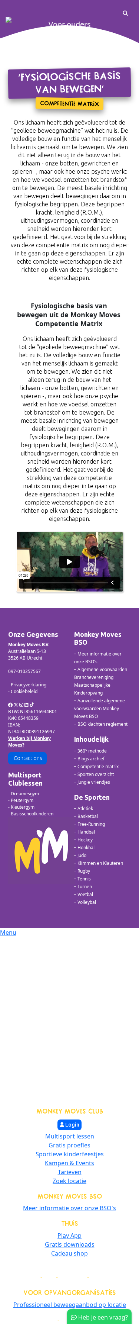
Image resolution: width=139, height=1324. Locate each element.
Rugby (83, 871)
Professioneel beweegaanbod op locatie (69, 1305)
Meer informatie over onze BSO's (69, 1208)
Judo (81, 855)
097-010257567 (24, 671)
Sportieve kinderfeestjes (70, 1154)
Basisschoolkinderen (32, 814)
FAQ (49, 1277)
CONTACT (102, 1277)
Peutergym (22, 800)
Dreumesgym (25, 793)
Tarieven (70, 1172)
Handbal (86, 832)
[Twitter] (16, 705)
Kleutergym (22, 807)
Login (71, 1125)
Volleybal (86, 902)
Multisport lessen (69, 1136)
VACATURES (41, 1319)
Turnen (84, 886)
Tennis (84, 879)
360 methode (92, 751)
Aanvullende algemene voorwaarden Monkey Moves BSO (99, 708)
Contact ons (27, 758)
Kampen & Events (69, 1163)
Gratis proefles (69, 1145)
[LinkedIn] (26, 705)
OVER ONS (72, 1277)
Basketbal (87, 816)
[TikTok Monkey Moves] (32, 705)
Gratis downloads (70, 1244)
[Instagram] (21, 705)
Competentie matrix (98, 766)
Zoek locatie (69, 1181)
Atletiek (85, 808)
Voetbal (85, 894)
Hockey (85, 840)
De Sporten (92, 797)
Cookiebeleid (24, 691)
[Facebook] (10, 705)
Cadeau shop (69, 1253)
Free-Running (91, 824)
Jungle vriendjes (93, 782)
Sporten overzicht (95, 774)
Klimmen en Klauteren (100, 863)
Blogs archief (91, 759)
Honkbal (86, 847)
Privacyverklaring (28, 685)
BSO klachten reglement (102, 724)
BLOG (32, 1277)
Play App (69, 1235)
